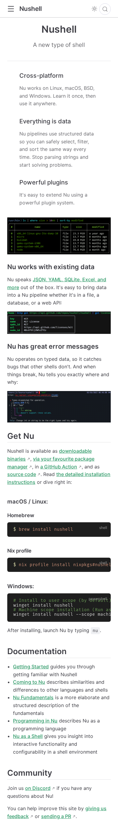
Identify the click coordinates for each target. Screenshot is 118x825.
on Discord (38, 788)
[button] (11, 9)
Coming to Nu (29, 682)
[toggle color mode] (94, 8)
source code (21, 474)
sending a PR (56, 816)
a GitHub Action (58, 467)
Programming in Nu (35, 721)
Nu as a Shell (28, 736)
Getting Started (31, 667)
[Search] (105, 9)
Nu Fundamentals (33, 697)
